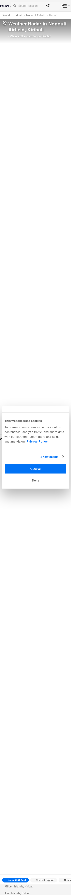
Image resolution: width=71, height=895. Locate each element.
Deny (35, 480)
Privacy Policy (37, 441)
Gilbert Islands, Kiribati (19, 886)
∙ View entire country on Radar (29, 36)
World (6, 15)
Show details (49, 456)
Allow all (35, 468)
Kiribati (18, 15)
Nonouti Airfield (35, 15)
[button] (35, 6)
